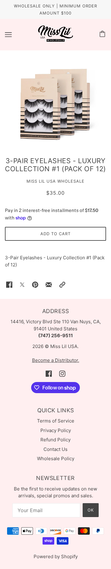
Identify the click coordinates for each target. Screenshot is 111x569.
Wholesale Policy (55, 458)
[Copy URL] (62, 284)
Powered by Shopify (56, 556)
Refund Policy (55, 440)
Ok (91, 509)
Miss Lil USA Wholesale (55, 181)
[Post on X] (22, 284)
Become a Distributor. (55, 360)
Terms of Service (55, 421)
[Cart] (103, 34)
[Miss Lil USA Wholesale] (55, 40)
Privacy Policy (55, 430)
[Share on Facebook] (9, 284)
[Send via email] (49, 284)
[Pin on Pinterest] (35, 284)
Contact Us (55, 449)
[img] (49, 374)
